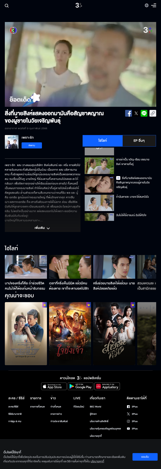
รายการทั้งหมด (37, 407)
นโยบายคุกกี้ (96, 436)
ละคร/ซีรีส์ (13, 407)
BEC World (95, 407)
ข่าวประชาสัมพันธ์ (59, 421)
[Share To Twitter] (136, 113)
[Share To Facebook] (128, 113)
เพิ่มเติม (40, 228)
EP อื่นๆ (139, 140)
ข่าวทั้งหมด (56, 407)
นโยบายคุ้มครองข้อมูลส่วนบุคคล (105, 429)
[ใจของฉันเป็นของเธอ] (114, 333)
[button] (35, 64)
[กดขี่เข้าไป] (26, 333)
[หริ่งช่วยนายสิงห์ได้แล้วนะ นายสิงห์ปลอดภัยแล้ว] (114, 267)
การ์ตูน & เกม (14, 421)
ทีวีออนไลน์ (79, 407)
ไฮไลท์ (103, 140)
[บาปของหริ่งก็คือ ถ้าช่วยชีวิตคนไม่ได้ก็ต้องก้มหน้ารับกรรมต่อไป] (26, 267)
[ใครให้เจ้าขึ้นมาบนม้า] (70, 333)
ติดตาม (32, 145)
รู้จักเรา (93, 414)
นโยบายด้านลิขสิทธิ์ (99, 421)
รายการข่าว (56, 414)
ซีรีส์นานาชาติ (15, 414)
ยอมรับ (145, 457)
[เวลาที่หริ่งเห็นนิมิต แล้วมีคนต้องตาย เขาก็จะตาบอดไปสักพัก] (70, 267)
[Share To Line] (144, 113)
